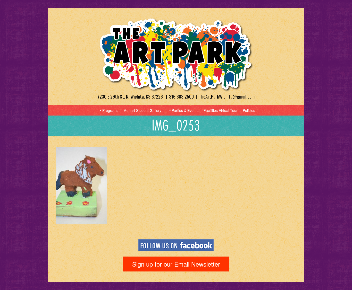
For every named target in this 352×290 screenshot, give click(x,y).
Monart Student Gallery (142, 110)
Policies (249, 110)
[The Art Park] (176, 54)
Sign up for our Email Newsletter (176, 263)
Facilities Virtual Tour (221, 110)
